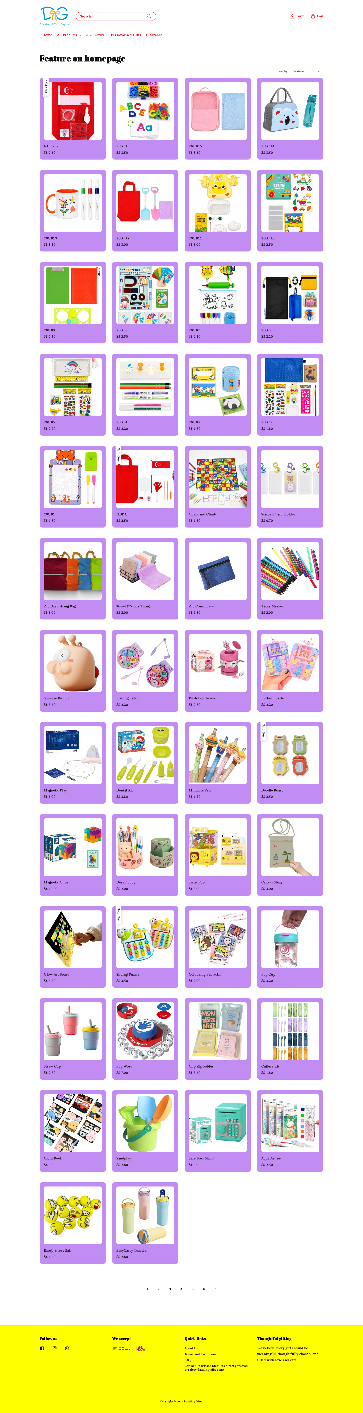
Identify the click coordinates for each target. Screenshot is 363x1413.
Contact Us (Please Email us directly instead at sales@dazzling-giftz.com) (216, 1367)
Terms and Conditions (200, 1354)
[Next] (215, 1289)
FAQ (188, 1360)
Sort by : (283, 71)
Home (47, 35)
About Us (191, 1348)
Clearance (154, 35)
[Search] (149, 16)
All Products (67, 35)
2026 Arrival (95, 35)
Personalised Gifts (126, 35)
